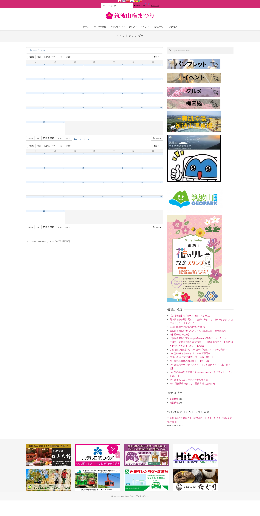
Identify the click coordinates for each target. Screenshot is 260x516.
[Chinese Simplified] (128, 1)
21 (161, 93)
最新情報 (174, 398)
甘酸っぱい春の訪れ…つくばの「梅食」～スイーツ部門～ (199, 349)
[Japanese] (119, 1)
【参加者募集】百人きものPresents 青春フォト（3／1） (198, 338)
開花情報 (174, 402)
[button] (157, 138)
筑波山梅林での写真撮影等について (188, 327)
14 (161, 79)
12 (122, 79)
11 (103, 79)
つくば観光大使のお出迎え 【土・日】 (190, 360)
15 (44, 93)
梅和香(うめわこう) (179, 334)
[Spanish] (136, 1)
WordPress (143, 496)
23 (63, 108)
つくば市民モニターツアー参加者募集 (189, 379)
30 (63, 122)
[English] (123, 1)
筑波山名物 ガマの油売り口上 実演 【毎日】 (192, 357)
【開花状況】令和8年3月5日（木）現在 (190, 315)
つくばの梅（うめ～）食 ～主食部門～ (190, 353)
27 (142, 108)
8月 (39, 57)
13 (142, 79)
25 (103, 108)
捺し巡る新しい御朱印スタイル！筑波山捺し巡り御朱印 (198, 330)
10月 (61, 57)
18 (103, 93)
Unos (126, 496)
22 (44, 108)
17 (83, 93)
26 (122, 108)
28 (161, 108)
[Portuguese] (140, 1)
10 (83, 79)
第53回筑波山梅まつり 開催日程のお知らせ (192, 383)
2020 (69, 57)
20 (142, 93)
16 (63, 93)
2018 (32, 57)
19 (122, 93)
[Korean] (132, 1)
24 (83, 108)
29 (44, 122)
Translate (155, 5)
